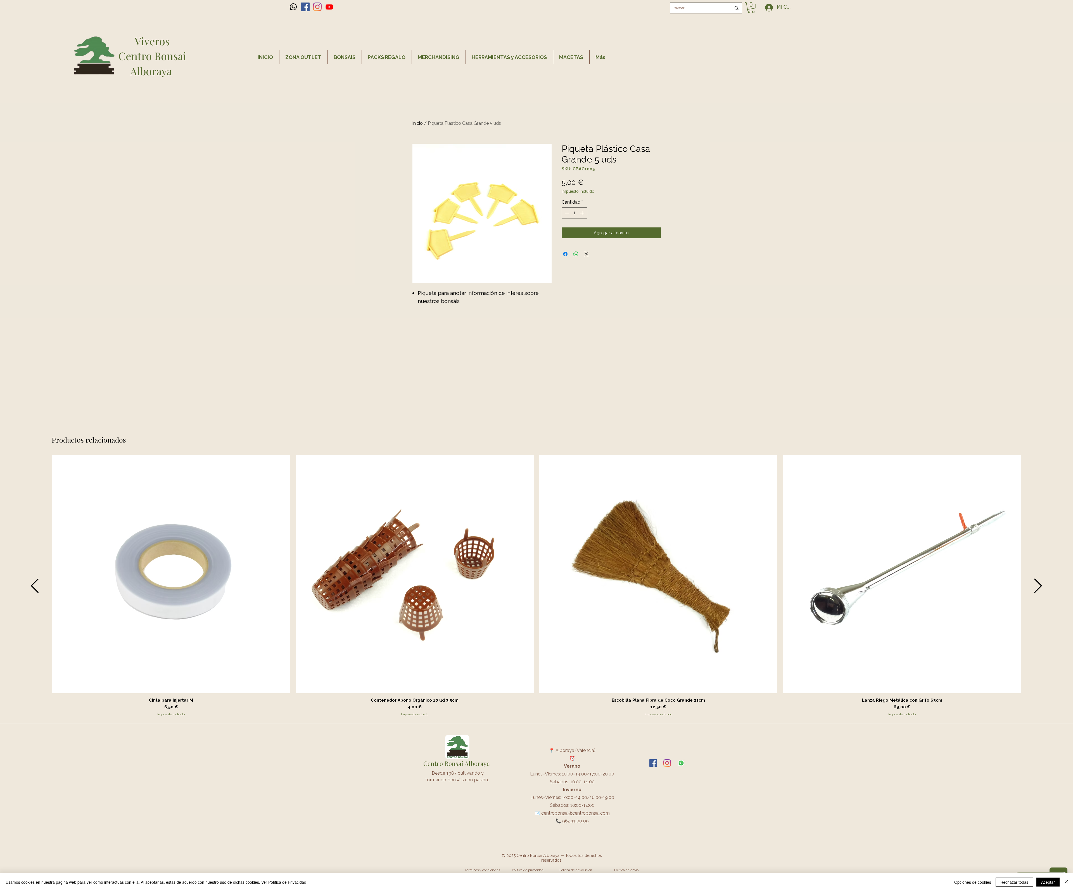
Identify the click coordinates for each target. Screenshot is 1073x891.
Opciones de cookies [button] (972, 882)
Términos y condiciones (482, 870)
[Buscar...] (736, 8)
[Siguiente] (1038, 585)
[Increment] (583, 213)
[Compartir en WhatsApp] (576, 254)
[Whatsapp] (293, 7)
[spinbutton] (574, 213)
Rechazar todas (1014, 882)
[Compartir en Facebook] (565, 254)
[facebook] (305, 7)
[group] (536, 586)
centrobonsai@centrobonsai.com (575, 813)
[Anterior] (34, 585)
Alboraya (152, 71)
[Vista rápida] (171, 574)
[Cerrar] (1066, 882)
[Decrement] (566, 213)
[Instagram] (317, 7)
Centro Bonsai (152, 56)
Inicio (417, 123)
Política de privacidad (527, 870)
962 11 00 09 (575, 821)
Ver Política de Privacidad (283, 882)
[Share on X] (586, 254)
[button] (751, 7)
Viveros (152, 41)
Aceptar (1048, 882)
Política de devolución (575, 870)
